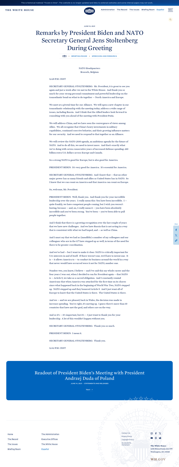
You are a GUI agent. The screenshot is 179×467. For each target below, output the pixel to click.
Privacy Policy (127, 436)
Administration (108, 10)
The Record (122, 10)
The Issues (134, 10)
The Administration (50, 434)
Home (10, 434)
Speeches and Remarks (104, 56)
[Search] (170, 19)
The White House (49, 444)
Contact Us (126, 433)
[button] (176, 240)
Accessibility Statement (126, 444)
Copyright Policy (128, 439)
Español (160, 10)
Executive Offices (49, 439)
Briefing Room (148, 10)
